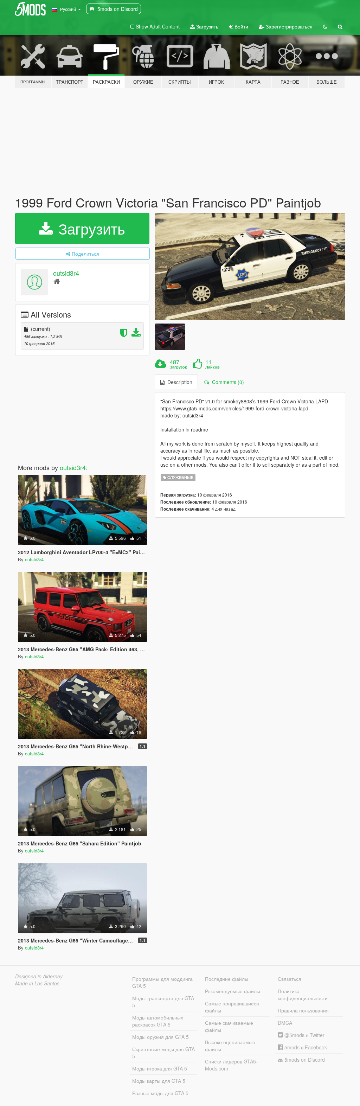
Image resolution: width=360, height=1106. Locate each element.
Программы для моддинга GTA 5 (162, 982)
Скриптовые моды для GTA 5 (163, 1053)
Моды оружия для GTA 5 (160, 1036)
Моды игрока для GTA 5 (159, 1068)
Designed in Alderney (39, 976)
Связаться (289, 978)
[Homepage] (56, 281)
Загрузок (178, 367)
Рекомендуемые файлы (232, 991)
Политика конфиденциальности (303, 994)
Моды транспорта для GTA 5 (163, 1002)
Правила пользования (303, 1010)
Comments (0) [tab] (226, 381)
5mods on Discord (304, 1059)
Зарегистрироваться (288, 26)
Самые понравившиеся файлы (232, 1007)
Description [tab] (178, 381)
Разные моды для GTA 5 (160, 1093)
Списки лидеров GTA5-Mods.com (231, 1065)
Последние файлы (226, 978)
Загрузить (206, 26)
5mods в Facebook (305, 1047)
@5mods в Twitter (303, 1034)
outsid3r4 (66, 272)
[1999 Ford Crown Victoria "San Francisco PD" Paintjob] (250, 266)
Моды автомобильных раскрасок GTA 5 (157, 1021)
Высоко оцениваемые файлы (230, 1045)
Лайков (212, 367)
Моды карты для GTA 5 (158, 1080)
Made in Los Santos (37, 983)
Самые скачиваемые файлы (229, 1026)
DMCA (285, 1022)
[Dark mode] (325, 26)
